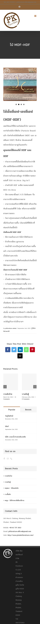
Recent (28, 409)
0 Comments (9, 398)
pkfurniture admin (10, 328)
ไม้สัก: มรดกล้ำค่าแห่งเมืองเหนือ (15, 436)
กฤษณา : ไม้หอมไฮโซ (11, 488)
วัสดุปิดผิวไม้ (9, 416)
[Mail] (8, 458)
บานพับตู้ (25, 394)
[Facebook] (4, 458)
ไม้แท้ (7, 426)
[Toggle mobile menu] (35, 16)
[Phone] (11, 458)
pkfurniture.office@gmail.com (26, 2)
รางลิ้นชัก (8, 494)
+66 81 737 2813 (15, 527)
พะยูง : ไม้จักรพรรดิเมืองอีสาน (14, 500)
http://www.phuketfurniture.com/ (21, 535)
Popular (11, 409)
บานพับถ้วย (7, 394)
